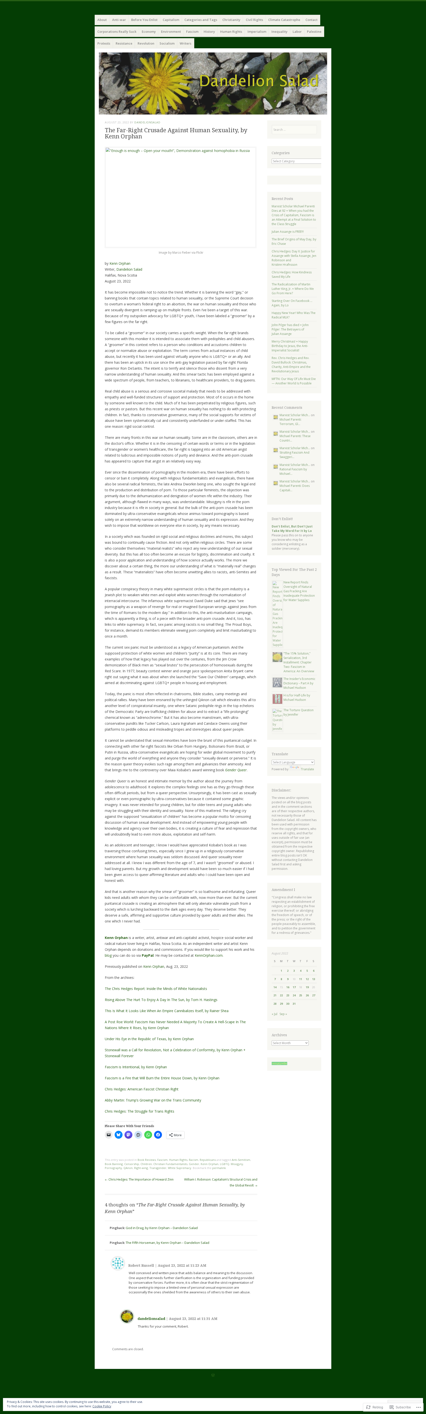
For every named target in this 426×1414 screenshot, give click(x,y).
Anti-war (119, 19)
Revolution (146, 43)
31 (294, 1003)
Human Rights (231, 31)
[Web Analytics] (279, 1064)
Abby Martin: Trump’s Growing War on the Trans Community (153, 1100)
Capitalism (171, 19)
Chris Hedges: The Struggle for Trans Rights (139, 1111)
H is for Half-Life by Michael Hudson (297, 697)
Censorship (131, 1164)
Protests (103, 43)
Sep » (283, 1014)
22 (281, 995)
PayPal (148, 955)
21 (274, 995)
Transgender (157, 1168)
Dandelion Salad (129, 269)
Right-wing (141, 1168)
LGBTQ (224, 1164)
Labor (297, 31)
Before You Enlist (144, 19)
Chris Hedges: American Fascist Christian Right (141, 1089)
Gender (194, 1164)
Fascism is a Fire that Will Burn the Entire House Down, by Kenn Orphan (162, 1078)
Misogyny (237, 1164)
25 (300, 995)
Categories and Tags (200, 19)
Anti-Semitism (241, 1160)
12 (307, 979)
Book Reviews (147, 1160)
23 (287, 995)
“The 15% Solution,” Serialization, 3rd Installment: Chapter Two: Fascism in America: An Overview (299, 662)
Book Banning (114, 1164)
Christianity (231, 19)
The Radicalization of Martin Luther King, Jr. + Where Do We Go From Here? (293, 288)
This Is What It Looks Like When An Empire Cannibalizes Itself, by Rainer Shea (167, 1010)
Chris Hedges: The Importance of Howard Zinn (139, 1179)
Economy (149, 31)
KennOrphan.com (209, 955)
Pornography (113, 1168)
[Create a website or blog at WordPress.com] (213, 1375)
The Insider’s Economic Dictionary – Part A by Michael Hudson (299, 683)
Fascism (192, 31)
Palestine (314, 31)
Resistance (124, 43)
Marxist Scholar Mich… (295, 415)
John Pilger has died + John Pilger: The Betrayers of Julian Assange (290, 329)
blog (108, 955)
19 (307, 987)
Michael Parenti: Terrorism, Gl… (291, 421)
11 (300, 979)
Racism (193, 1160)
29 (281, 1003)
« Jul (274, 1014)
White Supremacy (179, 1168)
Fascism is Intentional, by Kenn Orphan (136, 1067)
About (102, 19)
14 (274, 987)
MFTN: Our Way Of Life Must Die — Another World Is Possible (294, 381)
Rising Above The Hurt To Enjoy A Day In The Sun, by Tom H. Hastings (161, 999)
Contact (311, 19)
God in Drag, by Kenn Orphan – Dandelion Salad (162, 1228)
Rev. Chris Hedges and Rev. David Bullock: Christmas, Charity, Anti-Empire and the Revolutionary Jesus (291, 364)
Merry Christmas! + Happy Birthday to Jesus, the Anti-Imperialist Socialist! (290, 345)
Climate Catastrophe (284, 19)
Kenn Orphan (119, 263)
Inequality (279, 31)
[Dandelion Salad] (213, 83)
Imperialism (257, 31)
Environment (171, 31)
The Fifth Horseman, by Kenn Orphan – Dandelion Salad (167, 1242)
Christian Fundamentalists (170, 1164)
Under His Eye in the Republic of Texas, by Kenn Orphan (149, 1038)
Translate (307, 769)
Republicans (208, 1160)
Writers (185, 43)
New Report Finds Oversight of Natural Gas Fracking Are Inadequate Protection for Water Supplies (299, 591)
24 (294, 995)
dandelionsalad (147, 122)
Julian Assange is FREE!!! (288, 232)
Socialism (167, 43)
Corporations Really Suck (116, 31)
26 (307, 995)
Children (146, 1164)
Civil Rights (254, 19)
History (209, 31)
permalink (219, 1168)
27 (313, 995)
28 (274, 1003)
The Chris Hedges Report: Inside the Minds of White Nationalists (156, 988)
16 (287, 987)
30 (287, 1003)
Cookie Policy (101, 1406)
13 (313, 979)
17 (294, 987)
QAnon (128, 1168)
